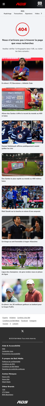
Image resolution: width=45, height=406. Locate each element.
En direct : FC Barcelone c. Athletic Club (17, 83)
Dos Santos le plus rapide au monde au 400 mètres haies (21, 180)
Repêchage (7, 14)
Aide (3, 349)
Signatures (28, 14)
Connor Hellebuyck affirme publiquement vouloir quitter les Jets (20, 147)
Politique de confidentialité (11, 361)
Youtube (5, 324)
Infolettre (12, 317)
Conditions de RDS (8, 364)
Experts (5, 317)
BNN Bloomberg (7, 394)
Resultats (39, 6)
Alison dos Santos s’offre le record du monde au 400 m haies (22, 114)
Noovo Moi (5, 379)
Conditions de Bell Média (11, 321)
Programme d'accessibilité (11, 354)
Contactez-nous (7, 351)
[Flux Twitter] (22, 331)
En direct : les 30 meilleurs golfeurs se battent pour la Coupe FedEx (22, 305)
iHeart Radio (6, 382)
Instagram (33, 321)
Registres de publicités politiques (13, 369)
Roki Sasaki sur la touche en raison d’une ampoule (21, 211)
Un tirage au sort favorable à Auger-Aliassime (19, 241)
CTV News (5, 392)
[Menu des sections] (4, 4)
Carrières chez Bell (23, 317)
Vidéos (37, 14)
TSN (3, 389)
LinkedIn (15, 324)
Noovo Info (6, 377)
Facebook (24, 321)
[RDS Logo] (21, 4)
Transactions (18, 14)
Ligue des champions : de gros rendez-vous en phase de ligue (22, 273)
